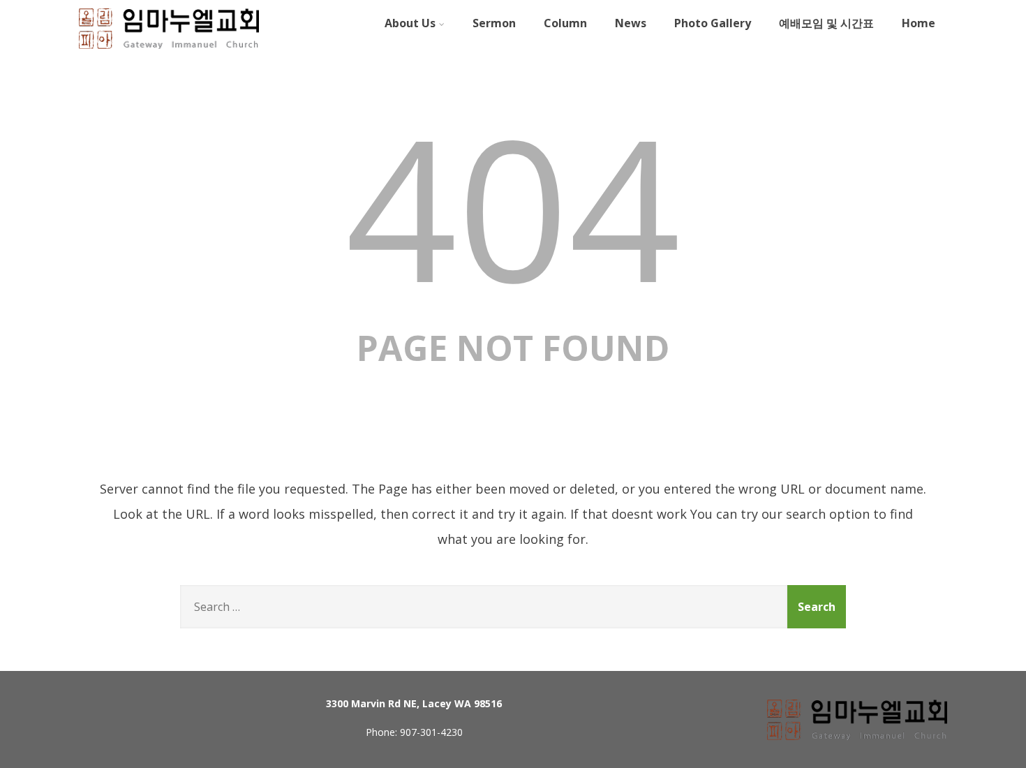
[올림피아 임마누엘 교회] (169, 51)
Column (565, 23)
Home (918, 23)
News (630, 23)
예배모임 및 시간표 (826, 23)
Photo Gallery (712, 23)
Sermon (494, 23)
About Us (410, 23)
